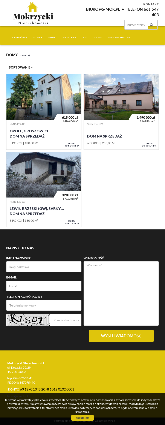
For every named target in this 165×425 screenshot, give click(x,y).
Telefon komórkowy (24, 296)
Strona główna (19, 37)
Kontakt (97, 37)
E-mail (11, 277)
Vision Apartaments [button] (118, 37)
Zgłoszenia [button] (68, 37)
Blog (84, 37)
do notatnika (71, 144)
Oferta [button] (36, 37)
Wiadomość (94, 258)
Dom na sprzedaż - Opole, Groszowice (43, 111)
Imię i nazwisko (19, 258)
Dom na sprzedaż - (121, 111)
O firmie (53, 37)
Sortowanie (20, 67)
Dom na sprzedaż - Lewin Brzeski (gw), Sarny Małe (43, 189)
